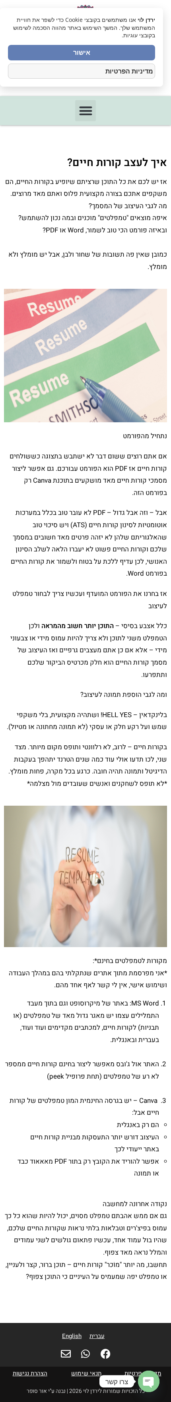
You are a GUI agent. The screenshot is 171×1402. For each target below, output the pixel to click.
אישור (81, 52)
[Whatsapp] (86, 1354)
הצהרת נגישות (30, 1373)
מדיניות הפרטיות (129, 71)
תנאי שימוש (86, 1373)
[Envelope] (66, 1354)
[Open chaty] (148, 1381)
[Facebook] (106, 1354)
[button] (85, 110)
